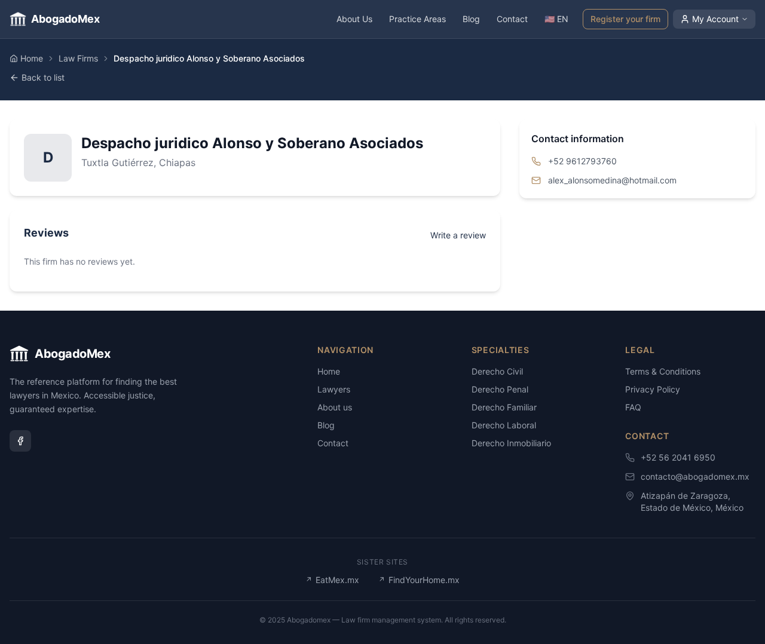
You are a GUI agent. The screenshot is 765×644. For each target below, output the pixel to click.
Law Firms (78, 58)
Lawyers (333, 389)
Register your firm (625, 19)
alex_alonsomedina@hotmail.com (612, 180)
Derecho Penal (500, 389)
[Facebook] (20, 441)
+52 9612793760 (582, 161)
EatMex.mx (332, 580)
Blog (471, 19)
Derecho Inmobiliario (511, 443)
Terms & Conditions (662, 371)
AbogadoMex (65, 19)
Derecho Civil (497, 371)
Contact (512, 19)
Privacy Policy (652, 389)
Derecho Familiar (504, 407)
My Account (715, 19)
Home (31, 58)
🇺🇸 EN (556, 19)
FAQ (633, 407)
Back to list (43, 77)
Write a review (458, 235)
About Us (354, 19)
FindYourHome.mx (419, 580)
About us (334, 407)
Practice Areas (417, 19)
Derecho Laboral (504, 425)
